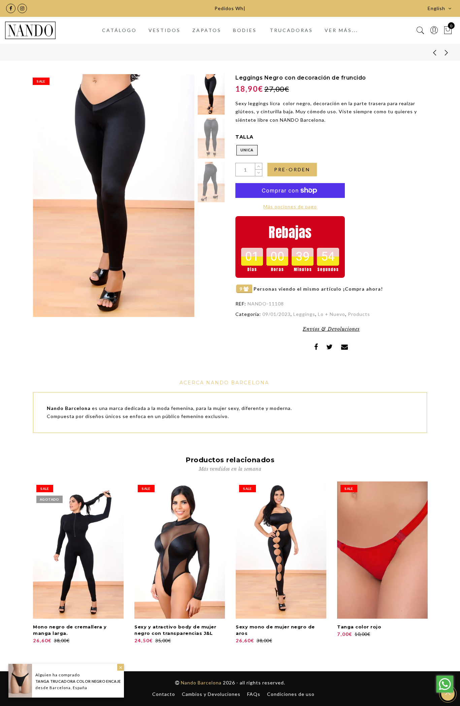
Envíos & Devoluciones (331, 329)
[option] (113, 195)
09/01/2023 (276, 314)
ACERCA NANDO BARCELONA (224, 383)
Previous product (429, 52)
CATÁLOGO (119, 30)
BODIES (245, 30)
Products (359, 314)
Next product (446, 52)
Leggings (304, 314)
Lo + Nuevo (331, 314)
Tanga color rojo (359, 626)
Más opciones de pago (290, 206)
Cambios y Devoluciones (211, 694)
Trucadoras (291, 30)
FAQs (253, 694)
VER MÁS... (341, 30)
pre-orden (292, 169)
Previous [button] (45, 199)
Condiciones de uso (291, 694)
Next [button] (173, 199)
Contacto (163, 694)
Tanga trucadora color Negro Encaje (78, 681)
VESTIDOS (164, 30)
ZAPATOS (206, 30)
